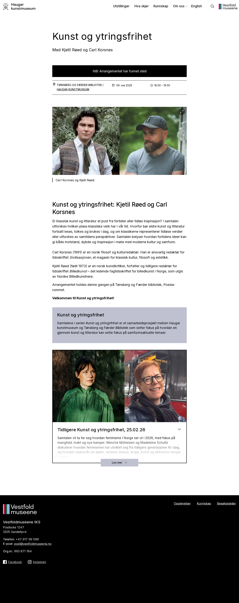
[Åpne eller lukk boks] (179, 429)
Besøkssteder (226, 503)
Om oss (178, 6)
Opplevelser (182, 503)
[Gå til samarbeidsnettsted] (228, 8)
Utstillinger (121, 6)
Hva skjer (141, 6)
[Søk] (212, 6)
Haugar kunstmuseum (73, 89)
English (196, 6)
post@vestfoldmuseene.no (33, 544)
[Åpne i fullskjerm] (182, 112)
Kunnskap (160, 6)
